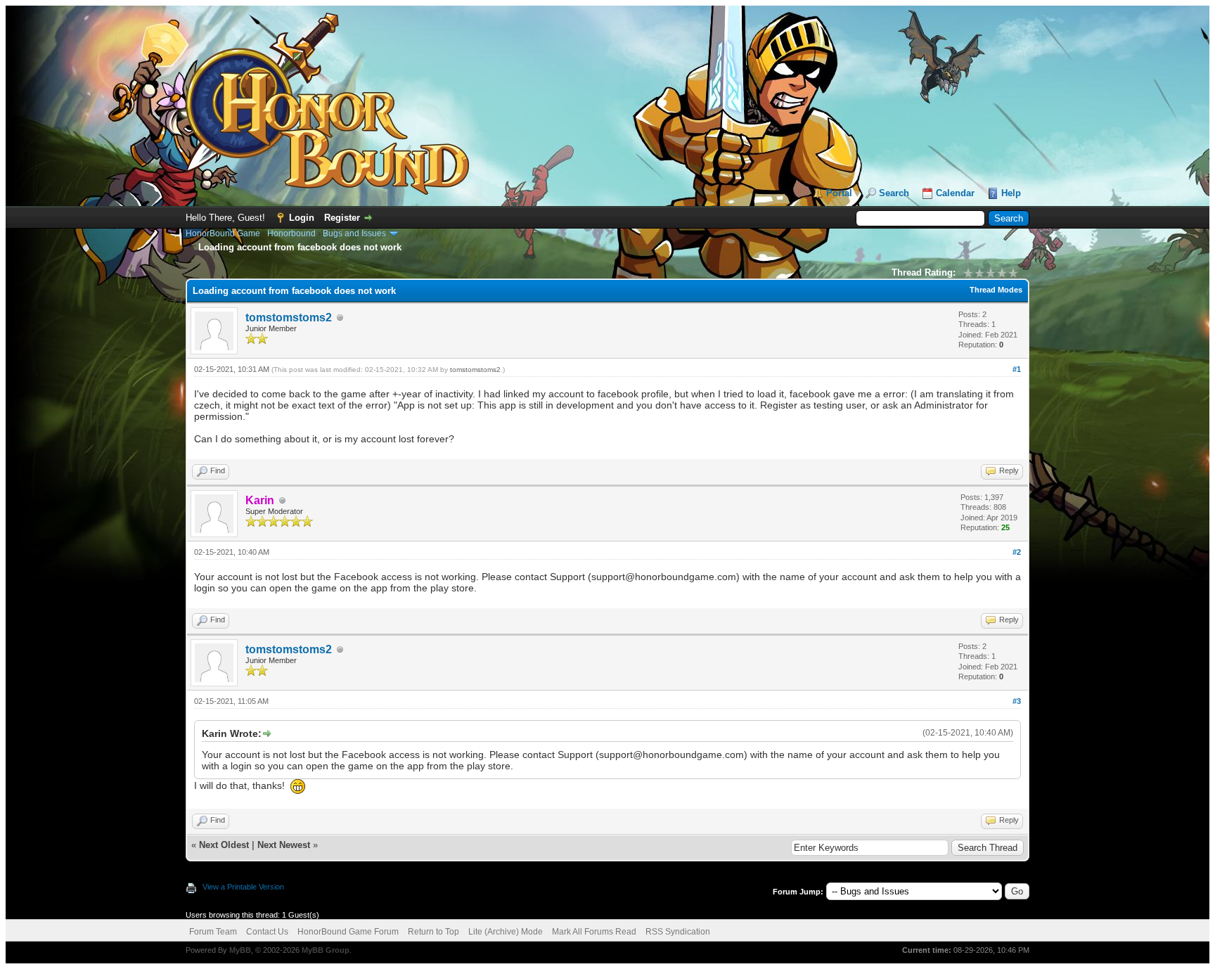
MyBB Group (325, 950)
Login (301, 217)
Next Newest (283, 845)
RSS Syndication (677, 932)
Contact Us (267, 932)
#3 (1016, 701)
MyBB (240, 950)
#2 (1016, 552)
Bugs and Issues (354, 233)
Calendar (955, 193)
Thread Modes (996, 289)
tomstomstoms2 (288, 317)
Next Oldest (224, 845)
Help (1011, 193)
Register (342, 217)
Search (894, 193)
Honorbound (291, 233)
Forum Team (213, 932)
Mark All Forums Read (594, 932)
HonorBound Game (223, 233)
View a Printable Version (243, 887)
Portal (839, 193)
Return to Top (433, 932)
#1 (1016, 369)
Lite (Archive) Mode (505, 932)
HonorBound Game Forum (348, 932)
